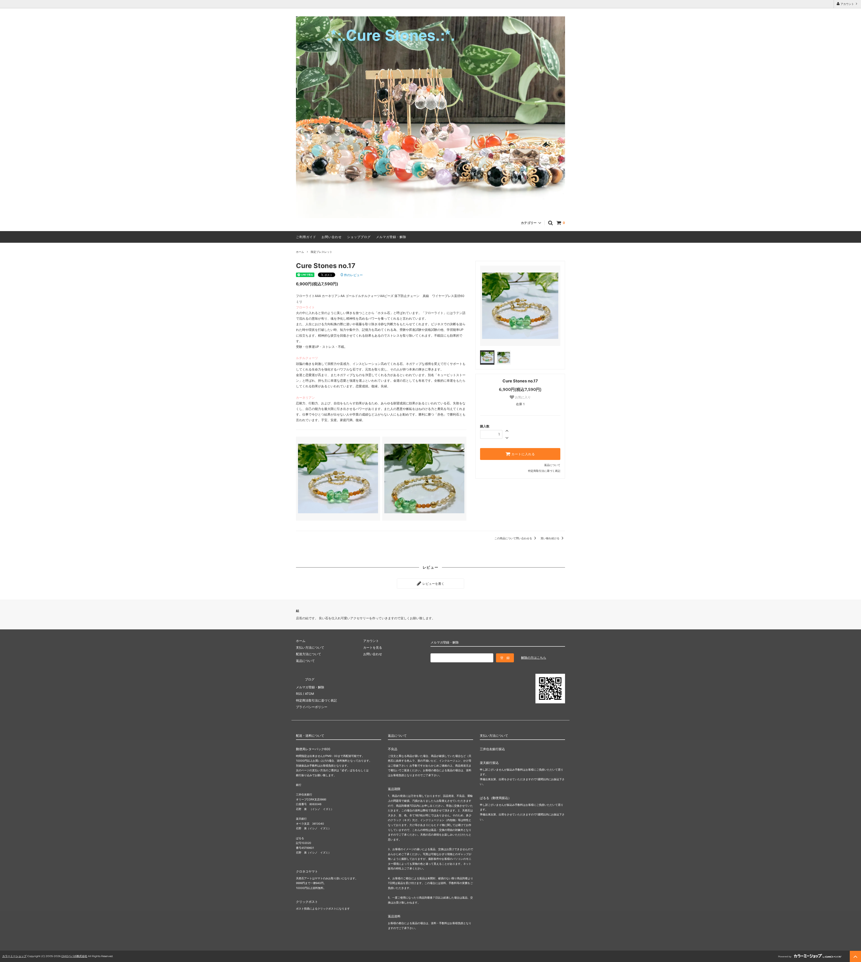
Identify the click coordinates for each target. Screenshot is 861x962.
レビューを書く (433, 583)
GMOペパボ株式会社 (74, 956)
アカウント (847, 4)
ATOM (309, 694)
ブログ (309, 679)
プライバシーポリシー (311, 707)
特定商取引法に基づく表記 (544, 470)
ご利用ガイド (306, 237)
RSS (299, 694)
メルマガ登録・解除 (391, 237)
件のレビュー (352, 275)
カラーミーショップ (14, 956)
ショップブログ (359, 237)
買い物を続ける (550, 538)
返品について (552, 465)
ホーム (300, 252)
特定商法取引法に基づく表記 (316, 700)
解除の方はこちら (533, 657)
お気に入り (522, 397)
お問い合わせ (332, 237)
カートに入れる (522, 454)
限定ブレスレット (321, 252)
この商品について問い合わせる (513, 538)
